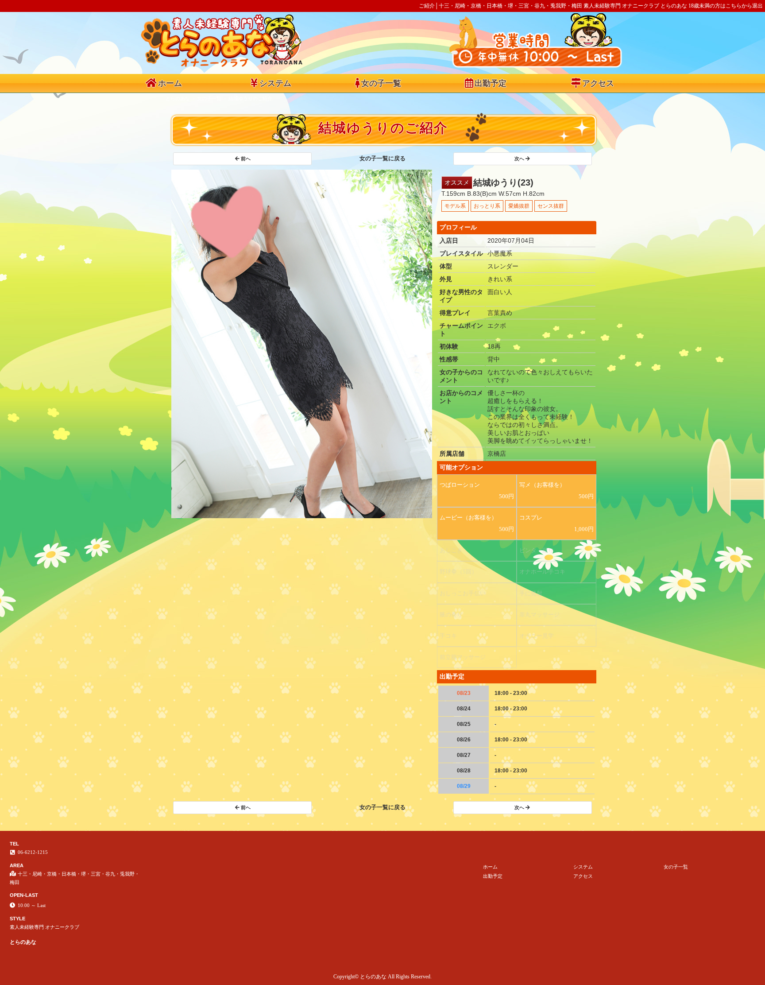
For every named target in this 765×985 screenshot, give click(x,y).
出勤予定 (490, 83)
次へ (519, 158)
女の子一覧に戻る (382, 158)
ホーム (170, 83)
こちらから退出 (744, 6)
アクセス (598, 83)
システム (275, 83)
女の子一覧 (381, 83)
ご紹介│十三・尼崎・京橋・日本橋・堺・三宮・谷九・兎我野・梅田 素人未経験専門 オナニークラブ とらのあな (553, 6)
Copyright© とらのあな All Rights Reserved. (382, 976)
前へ (246, 158)
